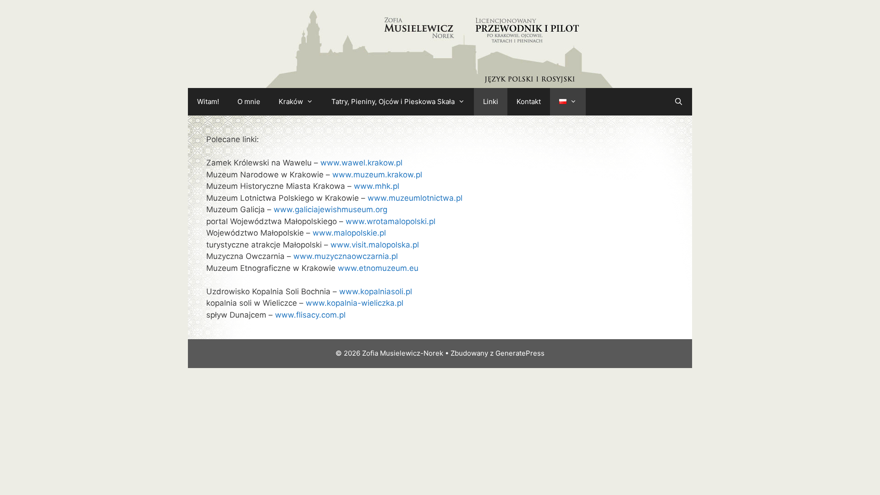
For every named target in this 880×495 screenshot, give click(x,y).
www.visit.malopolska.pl (374, 244)
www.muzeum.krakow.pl (377, 174)
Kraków (291, 101)
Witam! (208, 101)
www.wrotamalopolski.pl (390, 221)
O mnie (248, 101)
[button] (312, 102)
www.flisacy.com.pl (310, 314)
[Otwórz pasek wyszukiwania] (678, 102)
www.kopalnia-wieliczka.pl (354, 303)
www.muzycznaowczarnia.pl (345, 256)
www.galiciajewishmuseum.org (330, 209)
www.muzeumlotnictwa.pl (415, 198)
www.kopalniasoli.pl (375, 291)
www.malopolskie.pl (349, 232)
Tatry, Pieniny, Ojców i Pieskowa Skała (393, 101)
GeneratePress (519, 353)
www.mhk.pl (376, 186)
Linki (490, 101)
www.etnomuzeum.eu (378, 268)
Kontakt (529, 101)
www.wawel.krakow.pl (361, 162)
